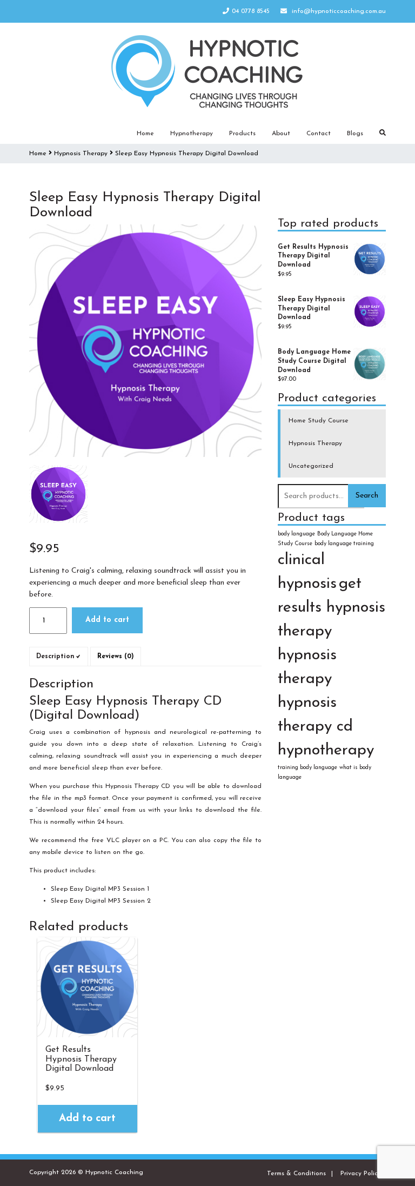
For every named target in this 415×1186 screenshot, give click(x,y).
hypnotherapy (326, 750)
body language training (344, 544)
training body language (307, 768)
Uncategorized (311, 466)
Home (145, 133)
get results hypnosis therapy (331, 607)
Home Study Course (319, 421)
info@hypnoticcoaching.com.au (339, 11)
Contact (318, 133)
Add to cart (107, 620)
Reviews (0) (115, 656)
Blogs (355, 133)
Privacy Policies (363, 1173)
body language (296, 534)
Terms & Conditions (296, 1173)
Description (55, 656)
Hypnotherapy (191, 133)
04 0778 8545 (251, 11)
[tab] (58, 656)
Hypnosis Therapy (81, 153)
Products (242, 133)
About (281, 133)
